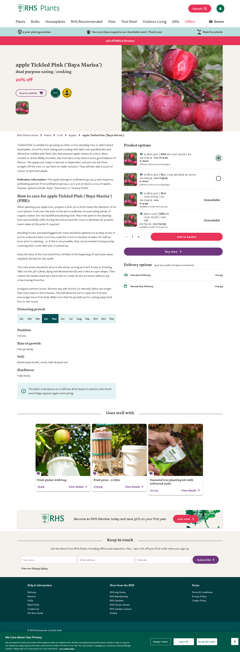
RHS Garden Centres (121, 609)
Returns (31, 596)
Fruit (60, 135)
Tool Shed (129, 21)
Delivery (31, 592)
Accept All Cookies (207, 641)
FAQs (30, 600)
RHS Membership (119, 596)
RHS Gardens (117, 600)
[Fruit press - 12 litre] (119, 450)
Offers (190, 21)
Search (197, 9)
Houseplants (55, 21)
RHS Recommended (87, 21)
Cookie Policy (199, 600)
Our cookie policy (67, 648)
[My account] (219, 9)
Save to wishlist (28, 93)
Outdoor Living (154, 21)
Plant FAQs (33, 604)
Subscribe (204, 560)
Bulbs (35, 21)
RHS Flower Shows (120, 604)
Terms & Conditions (202, 592)
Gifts (175, 21)
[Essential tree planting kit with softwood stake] (175, 450)
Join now (184, 519)
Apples (73, 135)
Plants (20, 21)
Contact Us (33, 609)
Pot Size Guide (35, 613)
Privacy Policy (40, 568)
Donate (113, 613)
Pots (112, 21)
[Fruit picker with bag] (63, 450)
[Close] (234, 641)
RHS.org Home (118, 592)
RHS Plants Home (27, 135)
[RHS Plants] (38, 8)
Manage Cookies (160, 641)
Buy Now (171, 252)
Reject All (183, 641)
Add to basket (186, 237)
